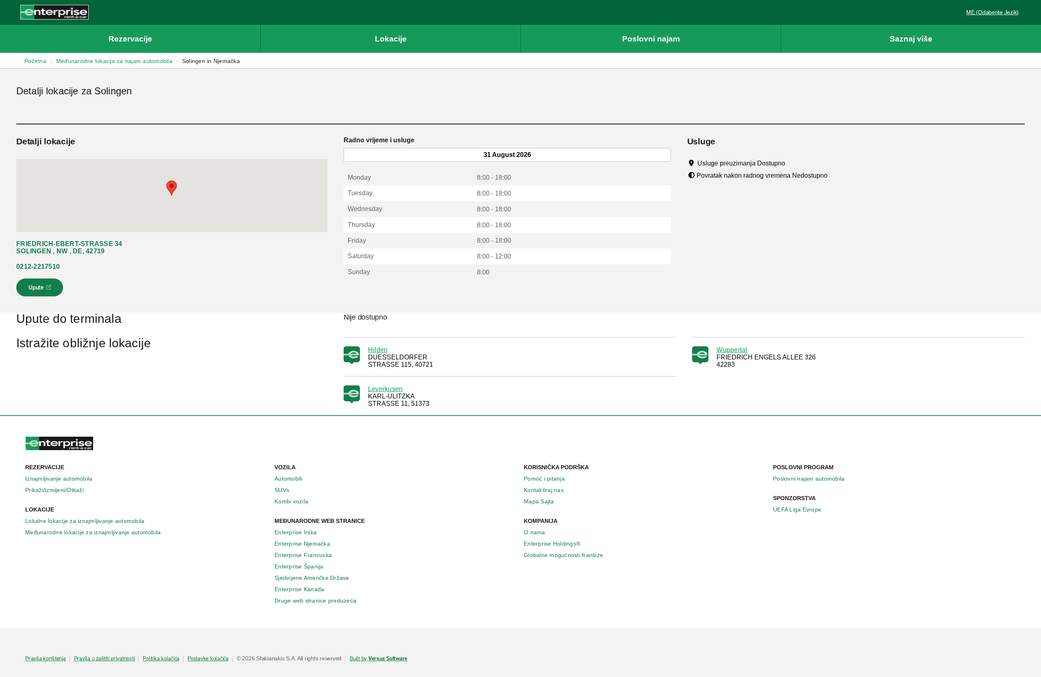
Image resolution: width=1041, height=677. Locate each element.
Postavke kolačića (208, 658)
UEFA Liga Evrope (797, 509)
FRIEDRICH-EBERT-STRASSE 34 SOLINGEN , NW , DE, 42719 (69, 247)
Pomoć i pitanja (544, 478)
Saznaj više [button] (911, 39)
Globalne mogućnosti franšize (563, 555)
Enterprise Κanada (299, 589)
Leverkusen (385, 388)
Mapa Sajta (539, 501)
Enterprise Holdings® (552, 543)
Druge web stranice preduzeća (315, 600)
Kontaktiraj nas (544, 490)
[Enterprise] (54, 12)
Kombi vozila (291, 501)
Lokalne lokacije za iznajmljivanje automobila (84, 521)
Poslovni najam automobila (809, 478)
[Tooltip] (793, 163)
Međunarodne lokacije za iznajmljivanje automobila (93, 532)
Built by (378, 658)
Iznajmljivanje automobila (58, 478)
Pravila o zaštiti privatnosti (104, 658)
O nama (534, 532)
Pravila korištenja (45, 658)
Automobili (288, 478)
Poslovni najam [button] (651, 39)
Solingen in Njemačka (211, 61)
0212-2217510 (38, 266)
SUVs (281, 490)
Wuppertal (732, 349)
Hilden (378, 349)
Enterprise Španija (299, 566)
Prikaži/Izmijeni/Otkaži (54, 490)
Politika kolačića (161, 658)
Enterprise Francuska (303, 555)
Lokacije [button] (391, 39)
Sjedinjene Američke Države (311, 578)
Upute (40, 289)
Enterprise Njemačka (302, 543)
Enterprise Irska (295, 532)
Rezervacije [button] (130, 39)
